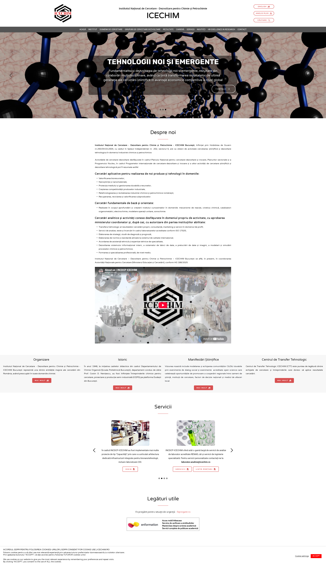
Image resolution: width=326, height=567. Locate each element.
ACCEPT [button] (316, 556)
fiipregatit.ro (184, 511)
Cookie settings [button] (302, 556)
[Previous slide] (11, 75)
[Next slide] (315, 75)
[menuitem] (82, 29)
